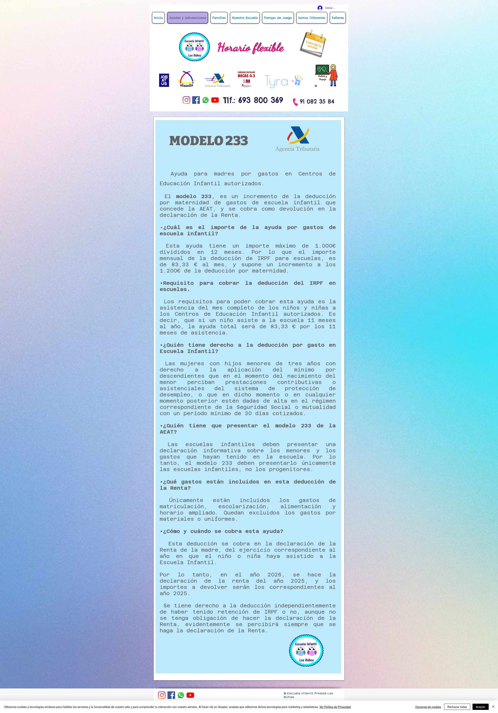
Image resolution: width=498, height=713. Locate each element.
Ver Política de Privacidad (335, 707)
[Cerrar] (493, 707)
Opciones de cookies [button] (428, 707)
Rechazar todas (457, 707)
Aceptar (480, 707)
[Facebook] (196, 100)
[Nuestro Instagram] (186, 100)
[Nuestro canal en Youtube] (215, 100)
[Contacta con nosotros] (205, 100)
